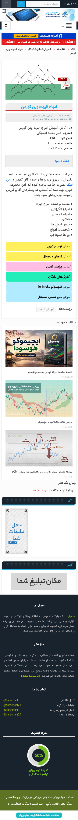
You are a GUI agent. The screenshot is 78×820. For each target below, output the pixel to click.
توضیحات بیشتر (30, 676)
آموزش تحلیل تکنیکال (43, 115)
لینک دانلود (62, 161)
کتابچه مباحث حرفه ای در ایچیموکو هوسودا (50, 372)
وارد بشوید (39, 490)
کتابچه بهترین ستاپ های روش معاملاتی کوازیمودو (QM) (42, 472)
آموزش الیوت (46, 309)
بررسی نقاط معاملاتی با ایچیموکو (55, 422)
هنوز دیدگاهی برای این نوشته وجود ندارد (52, 119)
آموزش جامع (54, 297)
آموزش (58, 246)
